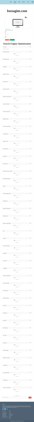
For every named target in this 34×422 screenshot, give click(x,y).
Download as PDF (12, 39)
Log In (28, 1)
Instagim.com (7, 29)
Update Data (7, 39)
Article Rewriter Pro (4, 413)
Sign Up (23, 1)
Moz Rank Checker (4, 412)
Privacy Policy (10, 413)
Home (11, 1)
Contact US (15, 2)
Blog (19, 1)
